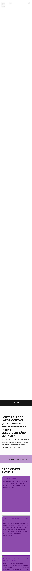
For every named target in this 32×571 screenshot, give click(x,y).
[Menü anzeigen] (10, 3)
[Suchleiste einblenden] (29, 3)
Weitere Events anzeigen (17, 459)
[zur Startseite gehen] (3, 5)
